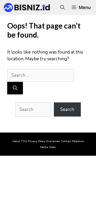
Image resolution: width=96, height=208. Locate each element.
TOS (24, 141)
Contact (66, 141)
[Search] (15, 88)
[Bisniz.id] (27, 7)
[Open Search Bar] (62, 7)
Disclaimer (53, 141)
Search (67, 109)
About (16, 141)
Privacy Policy (36, 141)
